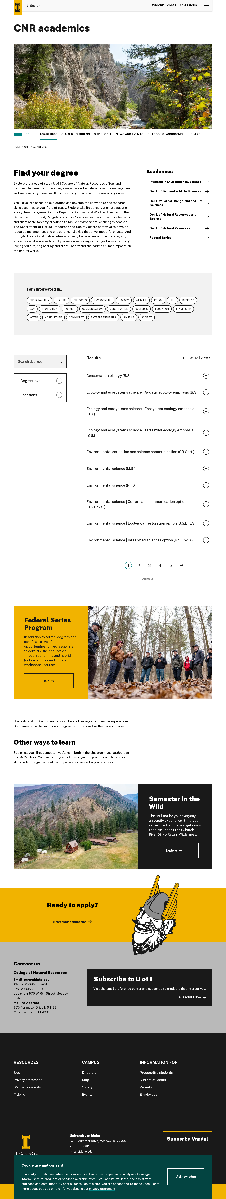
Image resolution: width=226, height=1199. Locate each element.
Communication (92, 309)
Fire (172, 300)
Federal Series (160, 237)
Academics (48, 134)
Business (188, 300)
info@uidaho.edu (81, 1151)
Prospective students (156, 1073)
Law (32, 309)
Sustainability (39, 300)
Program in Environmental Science (175, 181)
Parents (146, 1087)
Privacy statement (28, 1080)
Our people (103, 134)
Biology (124, 300)
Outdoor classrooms (165, 134)
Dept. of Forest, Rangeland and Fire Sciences (176, 203)
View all (206, 358)
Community (76, 317)
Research (195, 134)
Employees (148, 1094)
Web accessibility (27, 1087)
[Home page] (18, 7)
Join (46, 681)
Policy (158, 300)
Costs (171, 5)
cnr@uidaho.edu (36, 979)
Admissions (188, 5)
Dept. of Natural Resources (170, 228)
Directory (89, 1073)
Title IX (19, 1094)
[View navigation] (206, 5)
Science (70, 309)
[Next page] (181, 565)
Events (87, 1094)
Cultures (141, 309)
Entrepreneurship (103, 317)
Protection (49, 309)
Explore (158, 5)
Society (146, 317)
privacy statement (102, 1188)
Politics (128, 317)
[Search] (27, 6)
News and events (129, 134)
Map (85, 1080)
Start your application (70, 922)
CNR (28, 134)
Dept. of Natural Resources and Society (173, 216)
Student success (75, 134)
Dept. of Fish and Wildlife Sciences (175, 191)
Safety (87, 1087)
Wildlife (141, 300)
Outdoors (80, 300)
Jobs (17, 1073)
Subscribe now (190, 997)
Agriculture (53, 317)
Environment (103, 300)
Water (34, 317)
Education (162, 309)
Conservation (119, 309)
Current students (153, 1080)
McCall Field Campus (34, 757)
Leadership (183, 309)
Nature (61, 300)
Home (17, 147)
